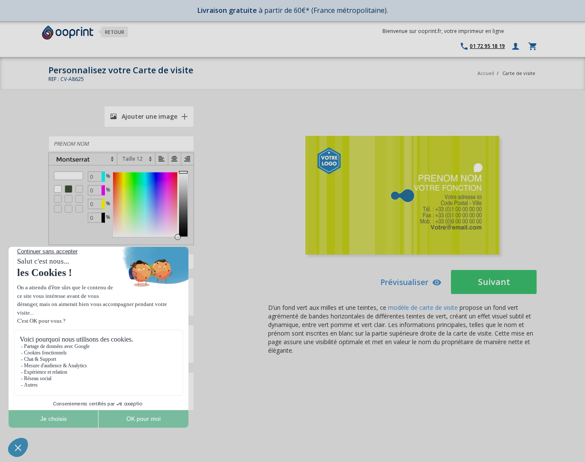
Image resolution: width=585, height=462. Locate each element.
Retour (114, 32)
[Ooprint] (67, 33)
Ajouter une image (148, 116)
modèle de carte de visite (423, 307)
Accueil (486, 73)
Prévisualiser (404, 282)
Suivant (494, 282)
